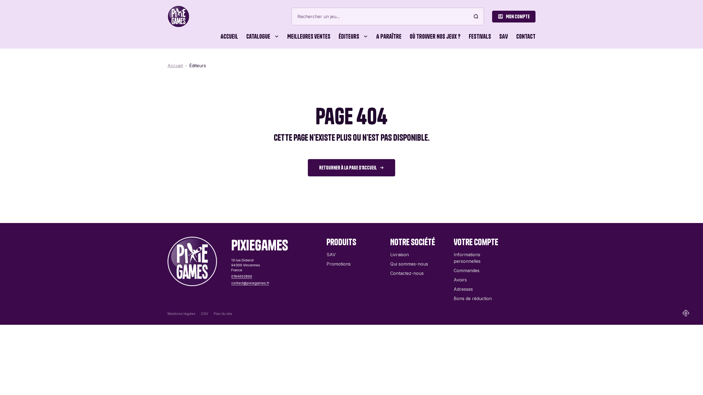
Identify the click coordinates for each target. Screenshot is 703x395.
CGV (204, 314)
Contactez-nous (407, 273)
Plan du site (223, 314)
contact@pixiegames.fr (250, 283)
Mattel (320, 216)
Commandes (466, 270)
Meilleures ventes (308, 36)
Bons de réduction (473, 298)
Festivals (480, 36)
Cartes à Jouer (250, 60)
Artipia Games (272, 60)
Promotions (339, 264)
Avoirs (460, 280)
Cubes (329, 60)
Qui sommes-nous (409, 264)
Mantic (265, 216)
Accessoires (184, 60)
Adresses (463, 289)
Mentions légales (182, 314)
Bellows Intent (329, 60)
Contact (525, 36)
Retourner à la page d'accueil (348, 168)
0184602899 (241, 276)
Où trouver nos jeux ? (435, 36)
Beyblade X (380, 60)
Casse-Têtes (296, 60)
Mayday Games (384, 216)
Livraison (399, 254)
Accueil (229, 36)
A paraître (388, 36)
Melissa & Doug (430, 216)
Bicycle (421, 60)
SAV (503, 36)
